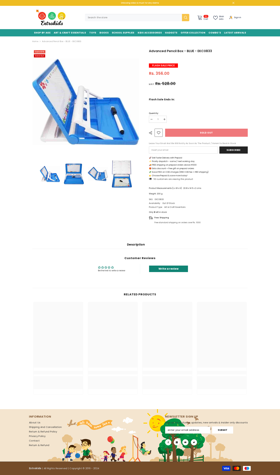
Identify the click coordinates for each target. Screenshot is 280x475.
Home (35, 41)
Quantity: (154, 113)
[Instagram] (177, 442)
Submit (223, 430)
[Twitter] (194, 442)
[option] (85, 102)
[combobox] (133, 17)
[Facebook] (168, 442)
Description (136, 244)
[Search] (137, 17)
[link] (58, 372)
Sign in (237, 17)
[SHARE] (152, 133)
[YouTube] (185, 442)
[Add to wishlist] (159, 133)
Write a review (168, 269)
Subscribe (233, 150)
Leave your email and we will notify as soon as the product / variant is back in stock (192, 143)
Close (233, 3)
